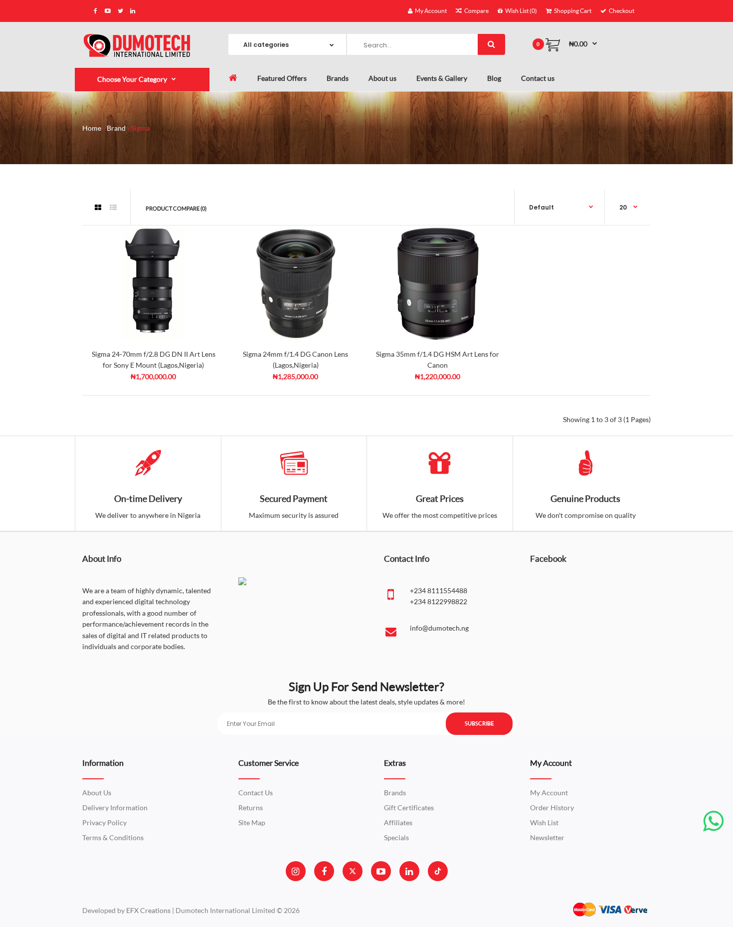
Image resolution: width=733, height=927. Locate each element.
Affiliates (398, 822)
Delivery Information (115, 807)
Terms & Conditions (113, 837)
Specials (396, 837)
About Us (96, 792)
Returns (250, 807)
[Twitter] (352, 871)
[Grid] (98, 207)
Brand (116, 128)
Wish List (544, 822)
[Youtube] (380, 871)
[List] (113, 207)
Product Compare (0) (176, 208)
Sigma (140, 128)
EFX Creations (148, 910)
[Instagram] (295, 871)
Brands (395, 792)
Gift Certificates (409, 807)
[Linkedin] (409, 871)
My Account (549, 792)
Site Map (251, 822)
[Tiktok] (437, 871)
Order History (552, 807)
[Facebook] (324, 871)
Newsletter (547, 837)
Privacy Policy (104, 822)
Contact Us (255, 792)
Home (91, 128)
